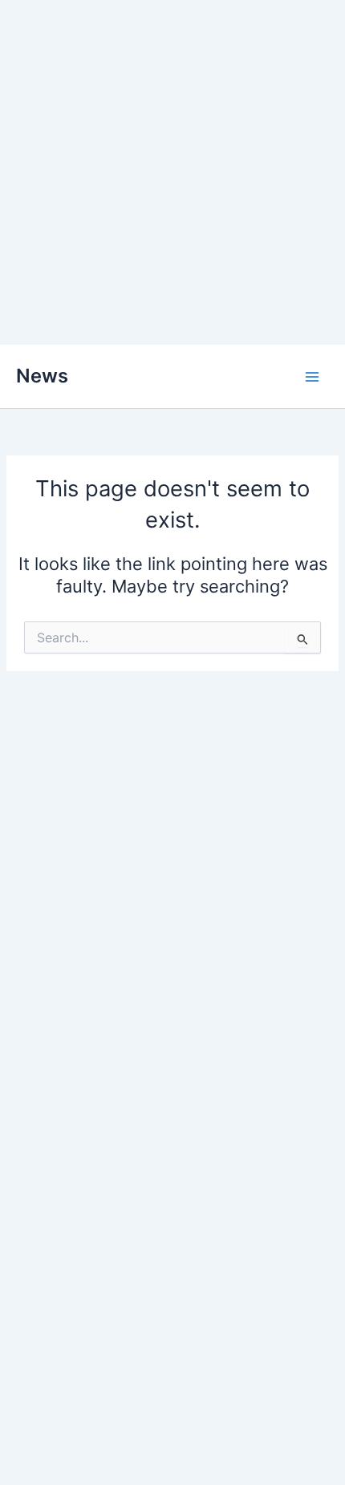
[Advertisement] (172, 172)
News (42, 375)
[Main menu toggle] (312, 377)
